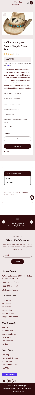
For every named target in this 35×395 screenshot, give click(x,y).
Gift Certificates (8, 313)
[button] (28, 3)
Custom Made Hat (9, 334)
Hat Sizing (5, 355)
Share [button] (9, 152)
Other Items (6, 337)
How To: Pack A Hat (9, 365)
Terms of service (18, 391)
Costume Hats (7, 341)
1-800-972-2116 (8, 282)
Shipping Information (10, 317)
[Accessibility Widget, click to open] (32, 197)
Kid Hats (5, 344)
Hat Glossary (7, 361)
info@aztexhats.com (10, 290)
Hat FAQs (5, 368)
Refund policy (27, 388)
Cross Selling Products (14, 173)
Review (8, 178)
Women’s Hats (7, 331)
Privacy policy (16, 388)
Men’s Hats (6, 327)
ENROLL (17, 262)
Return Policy (7, 310)
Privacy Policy (7, 307)
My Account (6, 303)
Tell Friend (9, 183)
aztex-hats (17, 386)
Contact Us (6, 300)
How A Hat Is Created (10, 358)
